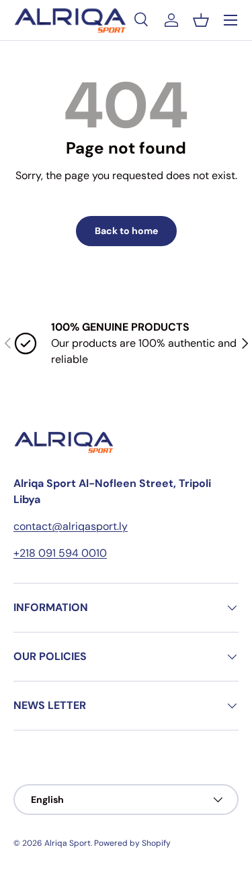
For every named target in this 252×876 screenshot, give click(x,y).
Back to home (126, 231)
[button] (201, 20)
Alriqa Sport (67, 843)
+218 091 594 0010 (60, 553)
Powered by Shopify (132, 843)
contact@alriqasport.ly (70, 526)
